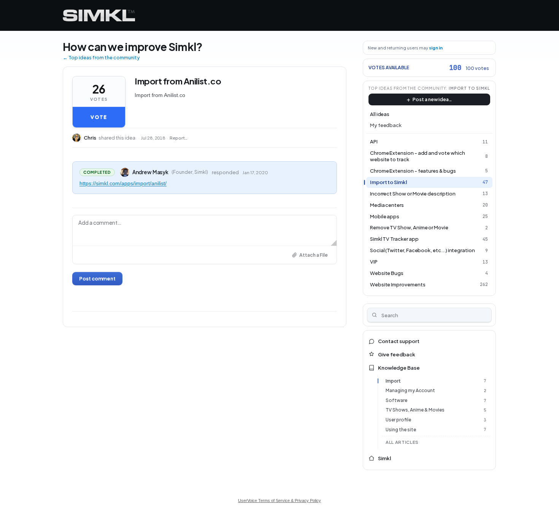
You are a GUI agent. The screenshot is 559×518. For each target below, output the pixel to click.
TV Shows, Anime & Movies (415, 410)
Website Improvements (398, 284)
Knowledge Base (399, 368)
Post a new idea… (432, 99)
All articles (402, 442)
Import (393, 381)
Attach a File (313, 255)
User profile (398, 420)
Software (396, 400)
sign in (436, 47)
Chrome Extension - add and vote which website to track (417, 156)
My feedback (386, 125)
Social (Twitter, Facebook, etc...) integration (422, 250)
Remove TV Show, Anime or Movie (409, 227)
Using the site (401, 429)
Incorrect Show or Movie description (413, 194)
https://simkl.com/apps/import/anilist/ (123, 183)
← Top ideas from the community (101, 57)
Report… (178, 138)
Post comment (97, 278)
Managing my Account (410, 390)
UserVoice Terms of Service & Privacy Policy (279, 500)
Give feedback (396, 354)
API (374, 141)
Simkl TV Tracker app (394, 239)
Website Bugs (386, 273)
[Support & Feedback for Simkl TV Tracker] (99, 15)
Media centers (387, 205)
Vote (99, 117)
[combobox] (429, 315)
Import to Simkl (469, 88)
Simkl (384, 458)
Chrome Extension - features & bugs (413, 171)
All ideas (379, 114)
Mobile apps (384, 216)
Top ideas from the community (407, 88)
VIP (374, 262)
